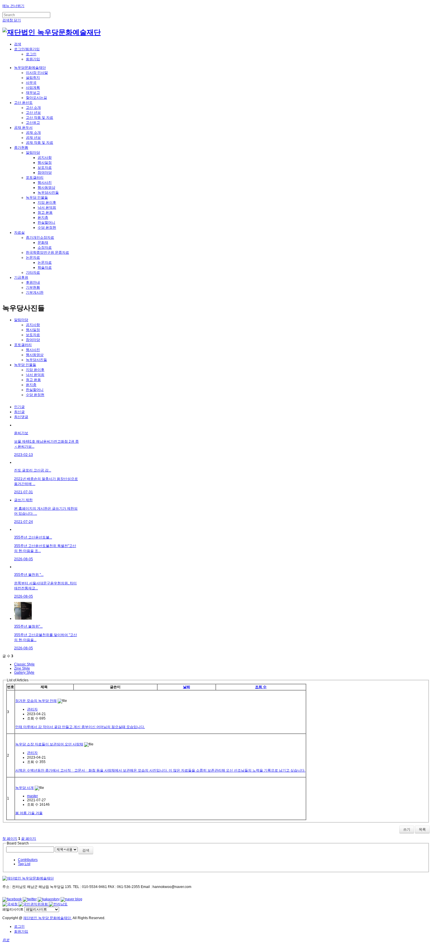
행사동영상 (46, 187)
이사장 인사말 (37, 73)
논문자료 (33, 257)
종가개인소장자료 (40, 237)
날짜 (186, 687)
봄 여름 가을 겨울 (29, 813)
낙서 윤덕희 (47, 207)
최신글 (19, 412)
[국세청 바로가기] (10, 904)
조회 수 (261, 687)
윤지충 (43, 217)
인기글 (19, 407)
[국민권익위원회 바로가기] (34, 904)
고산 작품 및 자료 (39, 118)
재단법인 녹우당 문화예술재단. (47, 918)
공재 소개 (33, 133)
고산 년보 (33, 113)
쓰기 (406, 829)
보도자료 (45, 167)
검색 (85, 850)
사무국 (31, 83)
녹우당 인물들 (37, 197)
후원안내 (33, 282)
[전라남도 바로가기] (58, 904)
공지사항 (45, 157)
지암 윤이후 (47, 202)
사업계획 (33, 88)
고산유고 (33, 123)
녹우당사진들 (48, 192)
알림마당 (33, 152)
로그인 (31, 54)
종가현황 (21, 147)
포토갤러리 (34, 177)
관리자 (32, 709)
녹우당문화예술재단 (30, 68)
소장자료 (45, 247)
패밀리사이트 (13, 909)
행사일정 (45, 162)
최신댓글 (21, 417)
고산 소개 (33, 108)
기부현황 (33, 287)
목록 (422, 829)
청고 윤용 (45, 212)
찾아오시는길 (36, 98)
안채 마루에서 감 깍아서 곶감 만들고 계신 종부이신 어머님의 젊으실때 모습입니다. (80, 727)
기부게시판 (34, 292)
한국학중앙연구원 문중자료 (47, 252)
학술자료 (45, 267)
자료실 (19, 232)
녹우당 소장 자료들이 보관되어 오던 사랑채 (49, 744)
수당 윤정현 (47, 227)
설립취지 (33, 78)
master (32, 796)
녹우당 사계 (24, 788)
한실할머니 (46, 222)
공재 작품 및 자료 (39, 143)
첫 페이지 (9, 839)
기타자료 (33, 272)
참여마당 (45, 172)
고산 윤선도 (23, 103)
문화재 (43, 242)
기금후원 (21, 277)
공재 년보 (33, 138)
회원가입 (33, 59)
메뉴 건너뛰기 (13, 6)
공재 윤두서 (23, 128)
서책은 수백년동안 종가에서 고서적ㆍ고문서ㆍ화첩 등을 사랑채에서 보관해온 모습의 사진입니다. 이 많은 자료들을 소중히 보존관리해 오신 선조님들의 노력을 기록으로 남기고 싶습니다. (160, 770)
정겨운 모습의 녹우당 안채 (36, 701)
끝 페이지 (28, 839)
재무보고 (33, 93)
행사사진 (45, 182)
